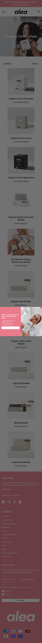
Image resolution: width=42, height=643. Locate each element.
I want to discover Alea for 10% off (10, 327)
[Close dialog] (41, 308)
